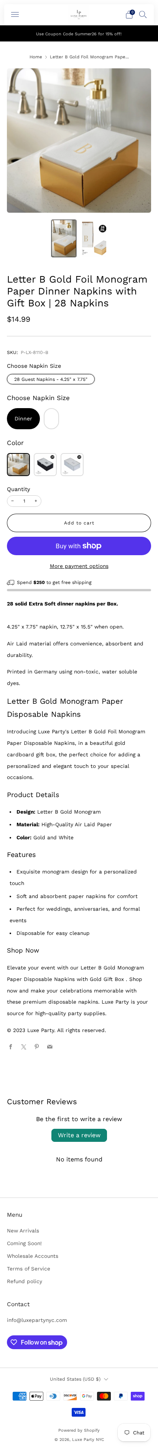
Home (36, 57)
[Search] (143, 14)
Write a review (79, 1135)
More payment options (79, 566)
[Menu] (15, 14)
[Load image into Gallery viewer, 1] (63, 238)
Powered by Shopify (79, 1430)
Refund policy (24, 1281)
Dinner (23, 418)
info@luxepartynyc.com (37, 1320)
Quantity (18, 489)
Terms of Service (28, 1268)
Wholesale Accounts (32, 1256)
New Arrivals (23, 1230)
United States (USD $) (75, 1379)
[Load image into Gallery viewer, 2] (94, 238)
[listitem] (79, 33)
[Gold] (18, 464)
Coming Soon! (24, 1243)
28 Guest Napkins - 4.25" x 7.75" (50, 379)
